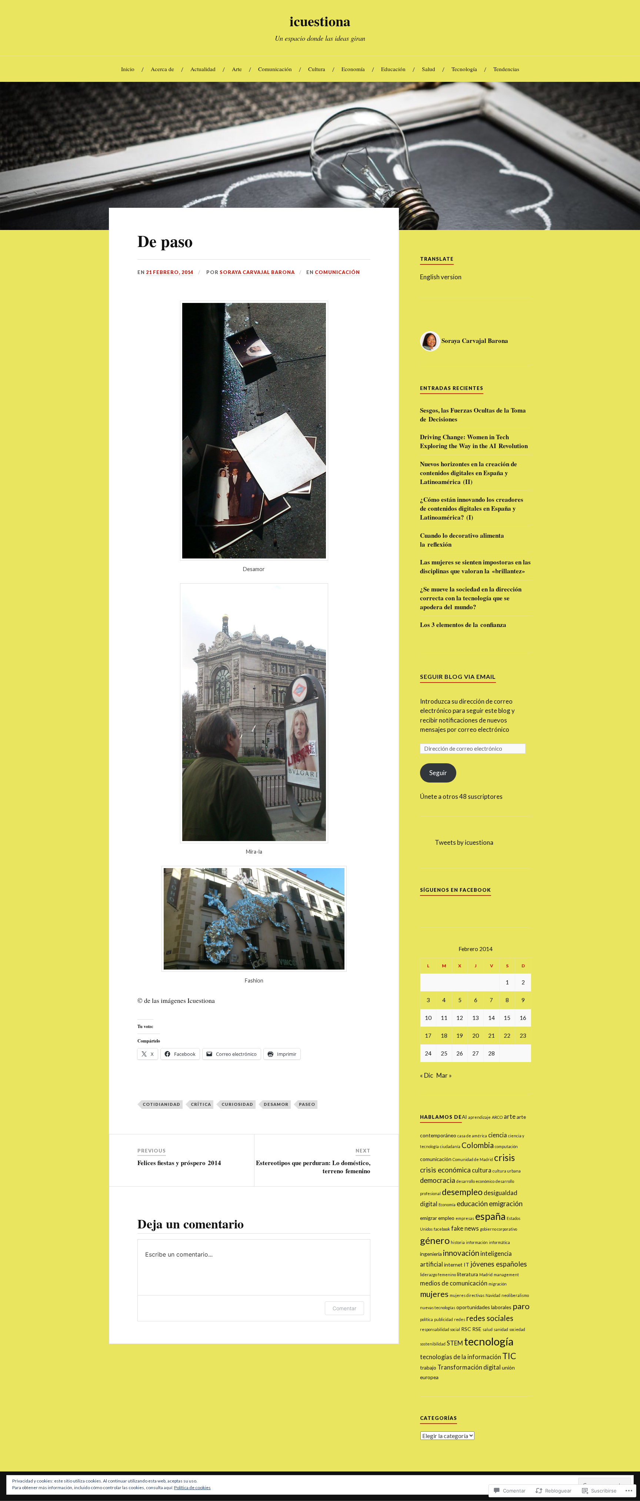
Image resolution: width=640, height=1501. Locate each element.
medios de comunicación (453, 1283)
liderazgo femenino (438, 1274)
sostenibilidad (433, 1343)
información (477, 1242)
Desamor (276, 1104)
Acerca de (162, 69)
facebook (442, 1229)
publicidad (443, 1319)
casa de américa (472, 1135)
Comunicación (275, 69)
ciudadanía (450, 1146)
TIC (509, 1356)
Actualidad (203, 69)
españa (490, 1216)
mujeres (434, 1294)
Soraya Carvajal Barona (257, 272)
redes (459, 1319)
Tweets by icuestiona (464, 842)
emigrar (428, 1218)
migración (498, 1283)
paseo (307, 1104)
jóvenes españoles (498, 1264)
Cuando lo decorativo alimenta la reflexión (462, 540)
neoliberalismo (515, 1295)
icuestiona (320, 20)
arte (510, 1116)
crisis (504, 1157)
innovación (461, 1252)
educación (472, 1204)
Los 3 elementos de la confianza (463, 624)
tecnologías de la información (460, 1357)
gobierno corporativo (498, 1229)
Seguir (438, 773)
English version (440, 277)
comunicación (435, 1159)
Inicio (127, 69)
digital (428, 1204)
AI (464, 1117)
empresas (465, 1218)
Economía (353, 69)
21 (491, 1035)
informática (499, 1242)
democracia (437, 1180)
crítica (201, 1104)
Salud (428, 69)
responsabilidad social (440, 1329)
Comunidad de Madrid (473, 1159)
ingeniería (431, 1254)
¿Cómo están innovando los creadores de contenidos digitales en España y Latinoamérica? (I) (471, 508)
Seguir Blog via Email (458, 676)
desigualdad (500, 1193)
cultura (481, 1170)
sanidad (501, 1329)
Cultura (316, 69)
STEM (455, 1343)
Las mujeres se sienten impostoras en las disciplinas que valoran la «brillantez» (475, 567)
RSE (476, 1329)
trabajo (428, 1367)
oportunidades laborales (483, 1307)
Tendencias (506, 69)
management (506, 1274)
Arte (237, 69)
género (435, 1240)
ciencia (497, 1135)
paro (521, 1306)
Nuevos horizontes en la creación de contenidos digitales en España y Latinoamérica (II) (468, 473)
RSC (466, 1329)
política (426, 1319)
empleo (446, 1218)
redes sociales (489, 1318)
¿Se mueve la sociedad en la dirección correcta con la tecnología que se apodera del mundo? (470, 598)
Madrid (486, 1274)
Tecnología (464, 69)
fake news (465, 1228)
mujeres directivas (467, 1295)
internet (453, 1264)
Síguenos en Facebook (455, 890)
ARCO (497, 1117)
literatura (467, 1274)
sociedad (517, 1329)
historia (458, 1242)
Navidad (493, 1295)
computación (506, 1146)
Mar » (444, 1075)
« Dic (426, 1075)
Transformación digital (469, 1367)
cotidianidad (161, 1104)
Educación (393, 69)
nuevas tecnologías (437, 1307)
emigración (506, 1204)
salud (488, 1329)
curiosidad (237, 1104)
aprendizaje (479, 1117)
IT (466, 1264)
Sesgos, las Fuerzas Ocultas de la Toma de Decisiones (473, 415)
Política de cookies (192, 1487)
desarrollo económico (475, 1181)
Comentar (344, 1308)
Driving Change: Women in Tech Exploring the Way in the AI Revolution (474, 441)
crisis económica (445, 1170)
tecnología (489, 1341)
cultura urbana (507, 1170)
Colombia (477, 1145)
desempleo (462, 1192)
